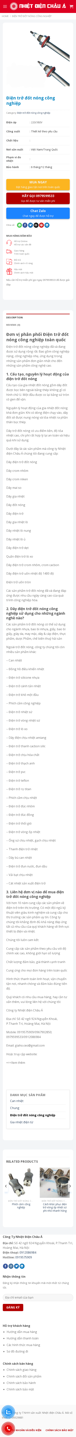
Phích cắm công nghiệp (21, 1206)
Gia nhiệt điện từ (21, 1122)
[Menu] (5, 6)
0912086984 (28, 1252)
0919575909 (23, 1257)
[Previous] (6, 1193)
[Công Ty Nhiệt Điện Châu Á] (38, 6)
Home (5, 16)
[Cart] (71, 6)
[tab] (38, 317)
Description (14, 317)
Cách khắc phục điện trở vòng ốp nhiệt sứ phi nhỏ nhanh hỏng (55, 1207)
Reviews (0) (13, 324)
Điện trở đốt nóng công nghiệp (32, 16)
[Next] (70, 1193)
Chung (14, 1108)
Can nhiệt (16, 1101)
